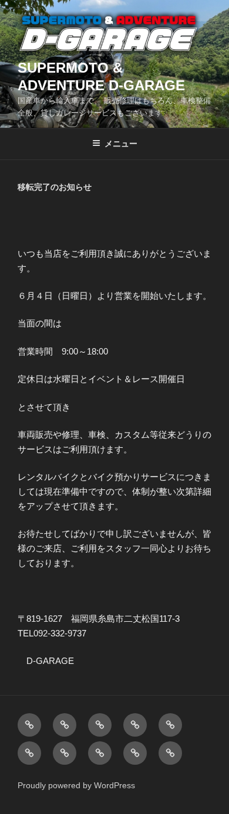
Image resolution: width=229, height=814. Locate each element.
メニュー (121, 143)
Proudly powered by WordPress (76, 785)
